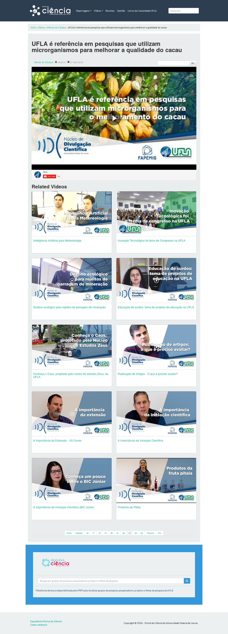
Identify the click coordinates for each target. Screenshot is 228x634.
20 (111, 533)
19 (105, 533)
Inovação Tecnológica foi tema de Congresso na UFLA (151, 240)
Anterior (78, 533)
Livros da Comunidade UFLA (142, 10)
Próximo (150, 533)
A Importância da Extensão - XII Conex (57, 440)
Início (69, 533)
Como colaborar (38, 624)
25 (142, 533)
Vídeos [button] (97, 10)
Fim (159, 533)
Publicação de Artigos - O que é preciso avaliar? (148, 374)
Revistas (109, 10)
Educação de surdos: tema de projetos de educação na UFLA (156, 307)
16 (87, 533)
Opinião (121, 10)
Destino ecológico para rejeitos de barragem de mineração (69, 307)
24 (136, 533)
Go (192, 63)
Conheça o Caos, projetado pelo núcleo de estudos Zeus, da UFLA (70, 375)
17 (93, 533)
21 (117, 533)
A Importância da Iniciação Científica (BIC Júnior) (63, 507)
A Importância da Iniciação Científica (140, 440)
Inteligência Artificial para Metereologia (57, 240)
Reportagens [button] (83, 10)
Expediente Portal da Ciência (46, 621)
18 (99, 533)
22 (124, 533)
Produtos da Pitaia (129, 507)
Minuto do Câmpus (43, 62)
